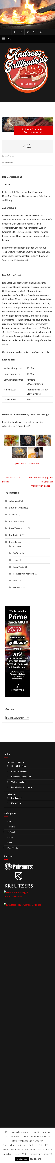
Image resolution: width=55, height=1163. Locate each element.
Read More (35, 1158)
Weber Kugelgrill (18, 782)
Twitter (27, 32)
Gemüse (13, 514)
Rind (15, 580)
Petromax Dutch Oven (21, 776)
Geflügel (17, 553)
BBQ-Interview (16, 507)
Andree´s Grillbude (15, 762)
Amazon (41, 32)
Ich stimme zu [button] (21, 1159)
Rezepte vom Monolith (24, 573)
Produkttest (15, 535)
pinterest (34, 32)
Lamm (15, 560)
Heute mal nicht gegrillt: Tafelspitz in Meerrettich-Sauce (40, 481)
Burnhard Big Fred (19, 771)
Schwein (17, 587)
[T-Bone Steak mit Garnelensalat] (27, 124)
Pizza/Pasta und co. (18, 528)
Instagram (21, 32)
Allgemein (9, 162)
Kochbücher (15, 521)
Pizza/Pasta (18, 567)
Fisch (15, 546)
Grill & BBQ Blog (18, 766)
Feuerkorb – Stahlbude (21, 787)
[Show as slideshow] (27, 463)
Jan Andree (9, 156)
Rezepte (13, 542)
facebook (14, 32)
